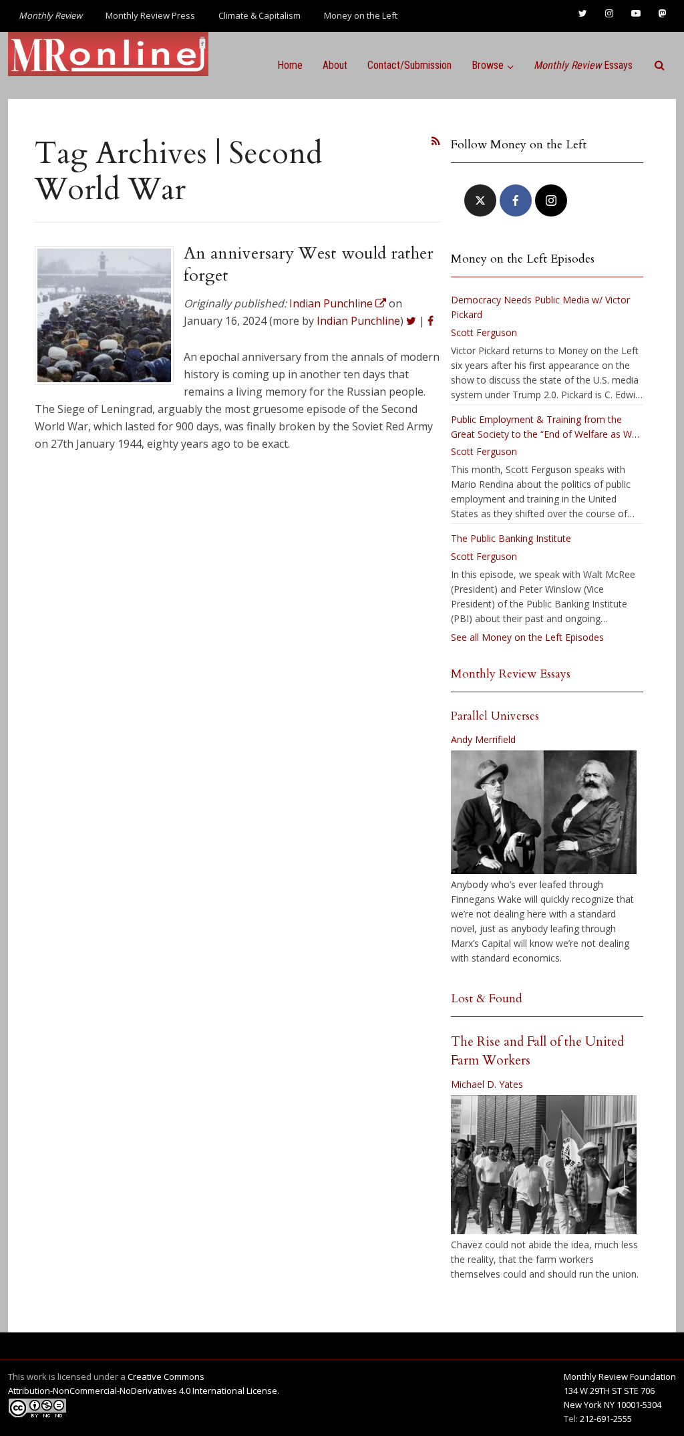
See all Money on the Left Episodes (527, 637)
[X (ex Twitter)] (480, 200)
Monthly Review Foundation (620, 1377)
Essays (583, 65)
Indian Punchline (358, 320)
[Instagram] (551, 200)
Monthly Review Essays (510, 674)
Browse (488, 65)
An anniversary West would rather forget (309, 264)
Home (290, 65)
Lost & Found (486, 998)
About (335, 65)
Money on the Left (360, 15)
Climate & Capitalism (259, 15)
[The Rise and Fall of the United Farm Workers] (544, 1164)
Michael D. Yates (487, 1084)
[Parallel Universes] (544, 812)
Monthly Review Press (150, 15)
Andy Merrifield (483, 739)
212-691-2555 (606, 1419)
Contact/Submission (409, 65)
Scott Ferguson (484, 332)
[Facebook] (516, 200)
